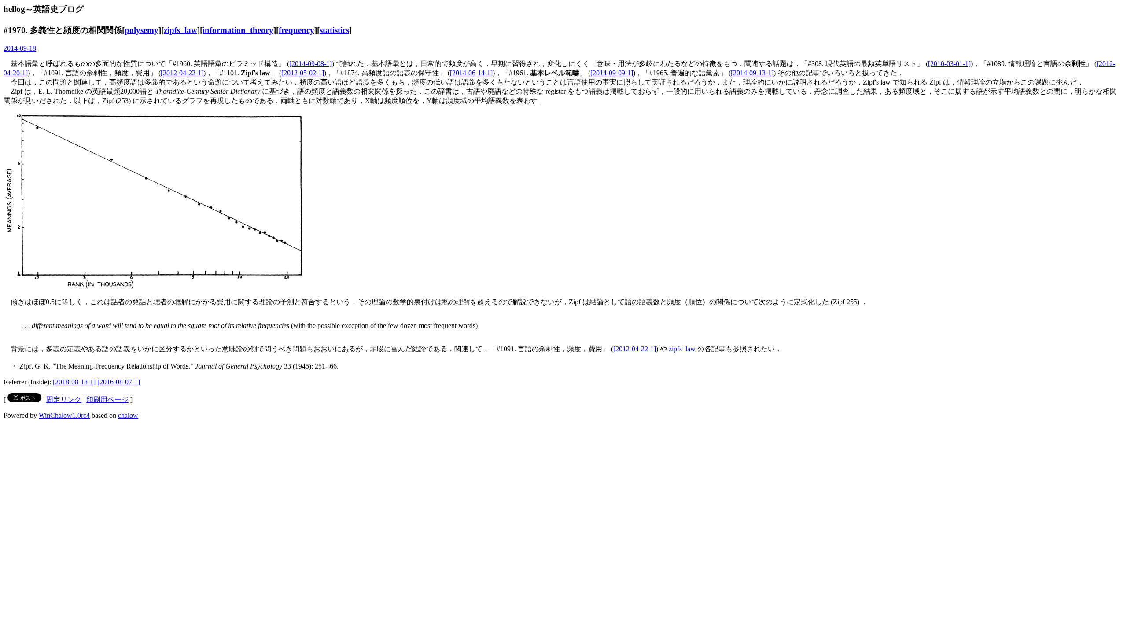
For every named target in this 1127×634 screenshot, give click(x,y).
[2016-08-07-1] (118, 382)
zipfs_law (180, 30)
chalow (128, 415)
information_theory (238, 30)
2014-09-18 (20, 48)
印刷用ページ (107, 399)
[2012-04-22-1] (182, 73)
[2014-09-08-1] (310, 63)
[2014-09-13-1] (752, 73)
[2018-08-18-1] (74, 382)
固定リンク (63, 399)
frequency (296, 30)
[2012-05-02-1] (302, 73)
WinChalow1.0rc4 (64, 415)
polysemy (141, 30)
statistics (334, 30)
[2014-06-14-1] (471, 73)
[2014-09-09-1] (611, 73)
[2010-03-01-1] (949, 63)
